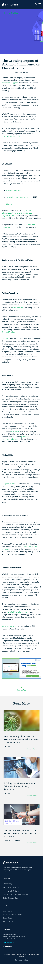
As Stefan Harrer (9, 626)
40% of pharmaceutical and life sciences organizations (17, 213)
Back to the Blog (11, 13)
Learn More (32, 749)
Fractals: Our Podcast (13, 914)
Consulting (7, 884)
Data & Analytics (10, 898)
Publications (8, 922)
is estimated (18, 307)
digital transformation (18, 612)
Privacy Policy (21, 960)
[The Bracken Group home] (10, 862)
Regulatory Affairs (11, 887)
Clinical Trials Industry (12, 822)
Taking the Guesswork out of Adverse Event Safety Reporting (21, 786)
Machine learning (14, 190)
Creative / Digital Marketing (15, 894)
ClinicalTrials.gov (10, 332)
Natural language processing (19, 197)
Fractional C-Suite (11, 891)
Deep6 (5, 339)
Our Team (7, 911)
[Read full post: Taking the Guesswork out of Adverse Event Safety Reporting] (22, 767)
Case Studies (8, 918)
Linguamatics (8, 484)
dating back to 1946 (11, 136)
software (15, 431)
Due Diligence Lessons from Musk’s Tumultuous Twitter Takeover (20, 833)
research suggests (10, 83)
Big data (10, 204)
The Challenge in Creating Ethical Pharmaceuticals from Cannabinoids (21, 739)
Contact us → (9, 942)
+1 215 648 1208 (10, 939)
